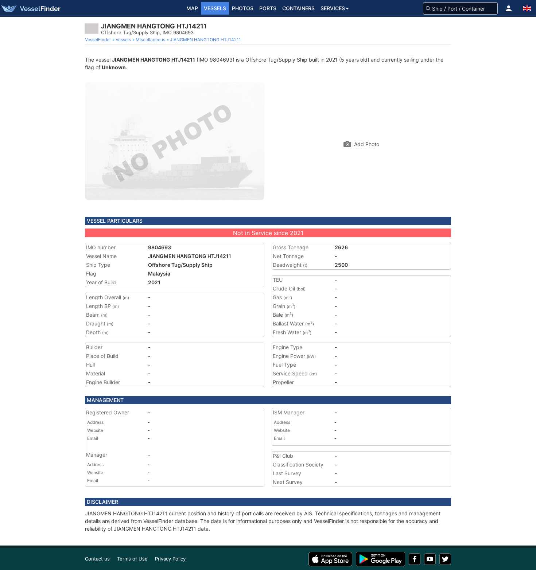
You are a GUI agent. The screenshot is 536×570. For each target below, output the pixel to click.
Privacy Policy (170, 559)
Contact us (97, 559)
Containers (298, 8)
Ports (267, 8)
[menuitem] (98, 39)
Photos (242, 8)
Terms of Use (132, 559)
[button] (509, 8)
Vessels (215, 8)
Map (192, 8)
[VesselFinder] (30, 8)
